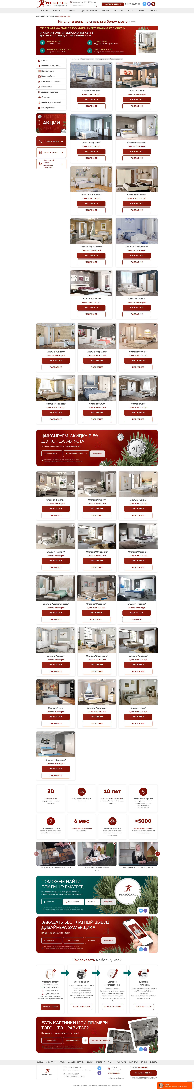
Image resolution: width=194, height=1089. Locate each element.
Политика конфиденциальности (85, 1085)
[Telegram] (144, 4)
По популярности (87, 59)
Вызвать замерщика (81, 1007)
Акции (130, 11)
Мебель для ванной (51, 103)
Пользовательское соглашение (109, 1085)
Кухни (44, 61)
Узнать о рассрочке (112, 1007)
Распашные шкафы (50, 66)
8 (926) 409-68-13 (132, 7)
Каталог (72, 11)
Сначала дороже (116, 59)
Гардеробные (48, 76)
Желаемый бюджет (77, 453)
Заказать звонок (113, 4)
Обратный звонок (143, 1073)
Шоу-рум (105, 11)
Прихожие (46, 87)
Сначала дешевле (101, 59)
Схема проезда (114, 1073)
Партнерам (133, 1062)
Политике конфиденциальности (53, 461)
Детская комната (49, 92)
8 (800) (139, 1068)
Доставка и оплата (89, 11)
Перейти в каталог (144, 1007)
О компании (58, 11)
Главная (44, 11)
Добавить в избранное (116, 1078)
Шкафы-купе (47, 71)
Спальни (50, 16)
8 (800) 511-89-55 (132, 4)
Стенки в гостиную (50, 82)
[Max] (149, 4)
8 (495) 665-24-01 (132, 1)
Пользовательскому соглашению (73, 461)
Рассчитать (91, 99)
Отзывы (141, 11)
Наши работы (48, 108)
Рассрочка (118, 11)
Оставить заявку (50, 1007)
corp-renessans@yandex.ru (143, 1078)
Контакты (153, 11)
